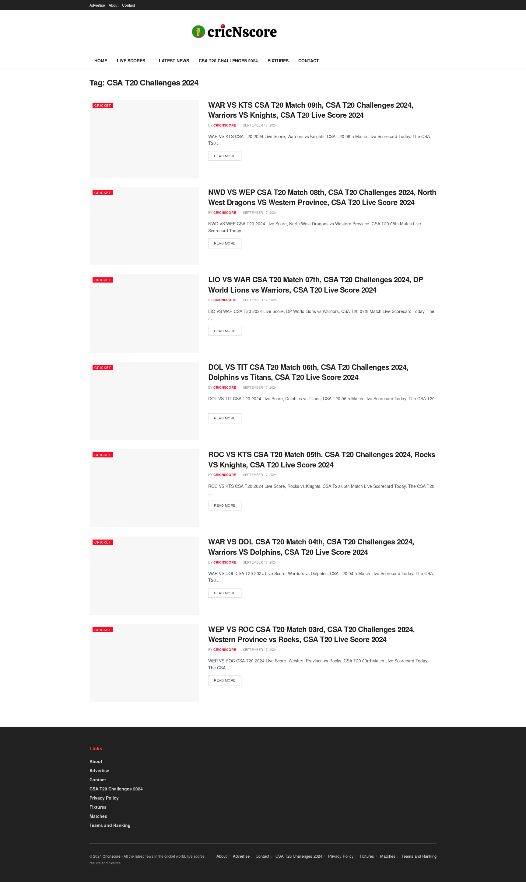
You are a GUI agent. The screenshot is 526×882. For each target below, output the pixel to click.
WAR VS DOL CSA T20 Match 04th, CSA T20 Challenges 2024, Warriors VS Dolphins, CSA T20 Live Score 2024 (311, 546)
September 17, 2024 (259, 125)
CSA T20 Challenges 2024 (228, 60)
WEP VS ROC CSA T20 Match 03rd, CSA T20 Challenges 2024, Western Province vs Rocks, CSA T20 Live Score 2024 (311, 634)
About (113, 5)
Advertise (97, 5)
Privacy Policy (104, 798)
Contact (128, 5)
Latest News (174, 60)
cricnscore (224, 125)
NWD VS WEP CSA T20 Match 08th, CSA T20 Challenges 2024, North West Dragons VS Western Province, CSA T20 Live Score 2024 (322, 197)
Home (100, 60)
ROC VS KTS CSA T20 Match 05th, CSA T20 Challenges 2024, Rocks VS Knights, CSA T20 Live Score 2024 (321, 459)
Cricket (102, 105)
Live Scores (131, 60)
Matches (98, 816)
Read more (225, 155)
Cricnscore (112, 856)
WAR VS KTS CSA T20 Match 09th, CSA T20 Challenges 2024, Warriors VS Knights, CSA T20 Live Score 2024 (310, 109)
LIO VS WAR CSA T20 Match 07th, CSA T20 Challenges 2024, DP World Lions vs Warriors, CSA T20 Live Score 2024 (315, 284)
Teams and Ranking (110, 825)
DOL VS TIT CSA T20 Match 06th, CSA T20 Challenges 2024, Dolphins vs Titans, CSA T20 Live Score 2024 (308, 372)
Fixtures (278, 60)
